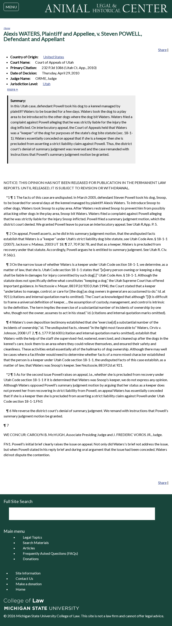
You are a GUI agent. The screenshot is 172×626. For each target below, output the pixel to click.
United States (53, 57)
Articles (29, 548)
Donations (31, 559)
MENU (11, 7)
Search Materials (36, 542)
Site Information (28, 573)
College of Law (68, 616)
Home (7, 28)
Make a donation (29, 584)
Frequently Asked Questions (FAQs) (50, 553)
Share (162, 49)
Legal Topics (32, 537)
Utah (46, 84)
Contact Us (24, 578)
